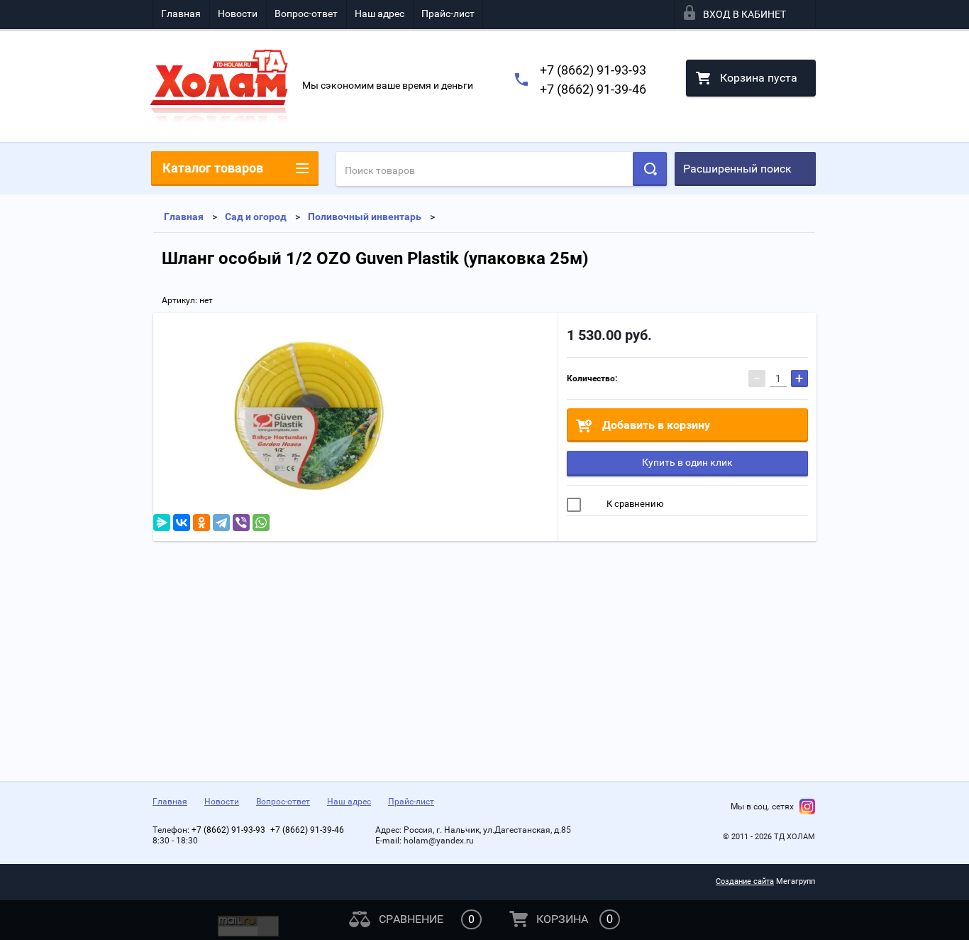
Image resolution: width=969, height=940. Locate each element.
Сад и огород (256, 216)
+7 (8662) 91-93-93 (593, 69)
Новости (238, 13)
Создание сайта (745, 881)
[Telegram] (221, 522)
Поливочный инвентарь (364, 216)
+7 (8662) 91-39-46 (593, 89)
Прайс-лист (448, 13)
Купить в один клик (687, 462)
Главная (181, 13)
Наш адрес (379, 13)
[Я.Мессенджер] (161, 522)
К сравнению (634, 503)
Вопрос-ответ (306, 13)
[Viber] (241, 522)
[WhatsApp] (261, 522)
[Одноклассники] (201, 522)
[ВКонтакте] (181, 522)
